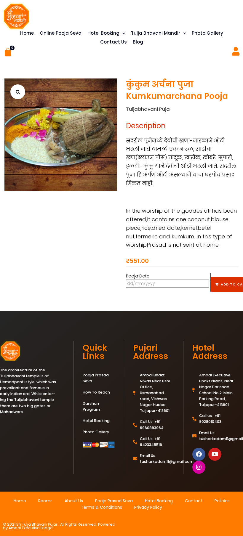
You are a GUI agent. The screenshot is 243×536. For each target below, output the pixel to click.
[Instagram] (198, 467)
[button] (17, 91)
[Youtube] (214, 454)
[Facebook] (198, 454)
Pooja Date (137, 276)
